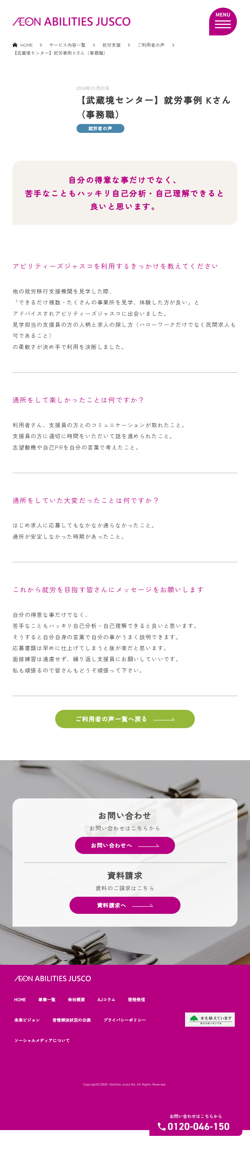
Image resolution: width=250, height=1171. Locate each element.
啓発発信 (136, 999)
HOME (20, 999)
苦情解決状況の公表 (71, 1020)
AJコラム (107, 999)
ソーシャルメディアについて (42, 1040)
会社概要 (76, 999)
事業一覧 (46, 999)
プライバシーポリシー (124, 1020)
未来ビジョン (27, 1020)
